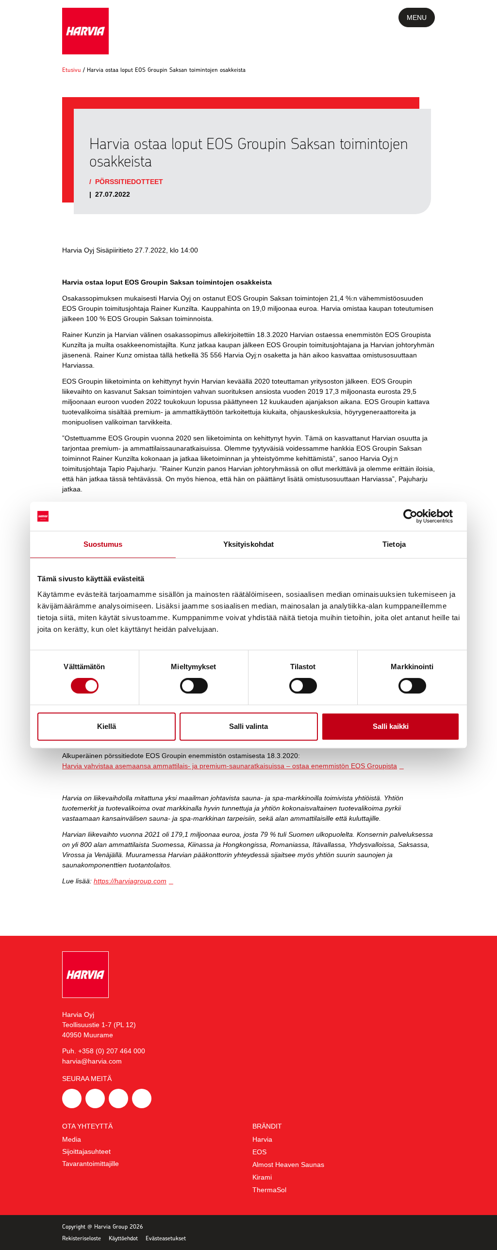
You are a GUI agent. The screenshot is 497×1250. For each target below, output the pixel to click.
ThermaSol (269, 1190)
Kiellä (106, 726)
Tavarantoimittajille (90, 1163)
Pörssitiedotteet (129, 182)
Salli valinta (248, 726)
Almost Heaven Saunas (288, 1164)
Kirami (262, 1177)
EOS (259, 1152)
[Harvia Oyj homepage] (85, 31)
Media (71, 1139)
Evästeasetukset (166, 1238)
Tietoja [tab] (394, 544)
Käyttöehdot (123, 1238)
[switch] (194, 685)
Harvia (262, 1139)
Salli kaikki (391, 726)
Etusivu (71, 69)
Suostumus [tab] (103, 544)
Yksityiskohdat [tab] (248, 544)
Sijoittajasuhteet (86, 1151)
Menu (417, 17)
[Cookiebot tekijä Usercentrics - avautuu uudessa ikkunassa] (417, 516)
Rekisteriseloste (81, 1238)
